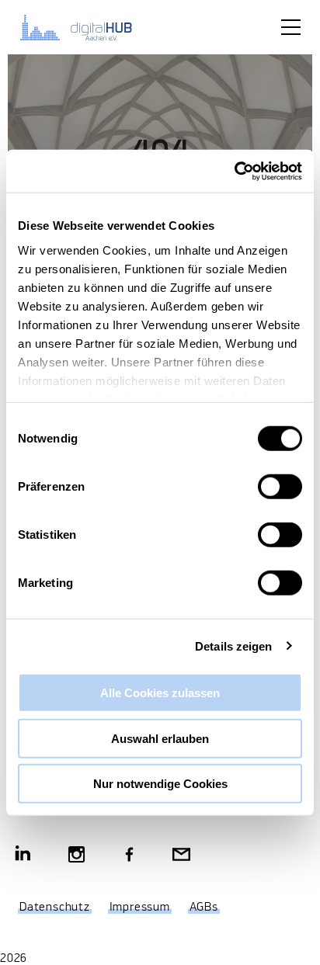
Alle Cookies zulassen (160, 692)
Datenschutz (54, 907)
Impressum (140, 907)
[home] (85, 27)
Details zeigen (233, 645)
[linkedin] (24, 856)
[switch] (280, 486)
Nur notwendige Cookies (160, 783)
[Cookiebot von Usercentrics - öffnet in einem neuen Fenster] (234, 171)
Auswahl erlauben (160, 738)
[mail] (181, 856)
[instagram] (76, 856)
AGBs (204, 907)
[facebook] (129, 856)
